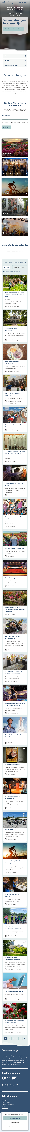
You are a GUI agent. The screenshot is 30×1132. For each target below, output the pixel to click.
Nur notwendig (15, 1122)
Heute (5, 262)
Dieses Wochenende (18, 262)
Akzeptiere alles (15, 1118)
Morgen (10, 262)
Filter (7, 267)
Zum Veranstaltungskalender (13, 29)
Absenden (6, 127)
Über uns (4, 1100)
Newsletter (5, 1108)
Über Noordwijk (6, 1102)
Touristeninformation (8, 1104)
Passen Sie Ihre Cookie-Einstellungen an (15, 14)
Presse (3, 1106)
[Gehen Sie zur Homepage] (8, 2)
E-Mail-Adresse (7, 115)
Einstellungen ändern (15, 1127)
